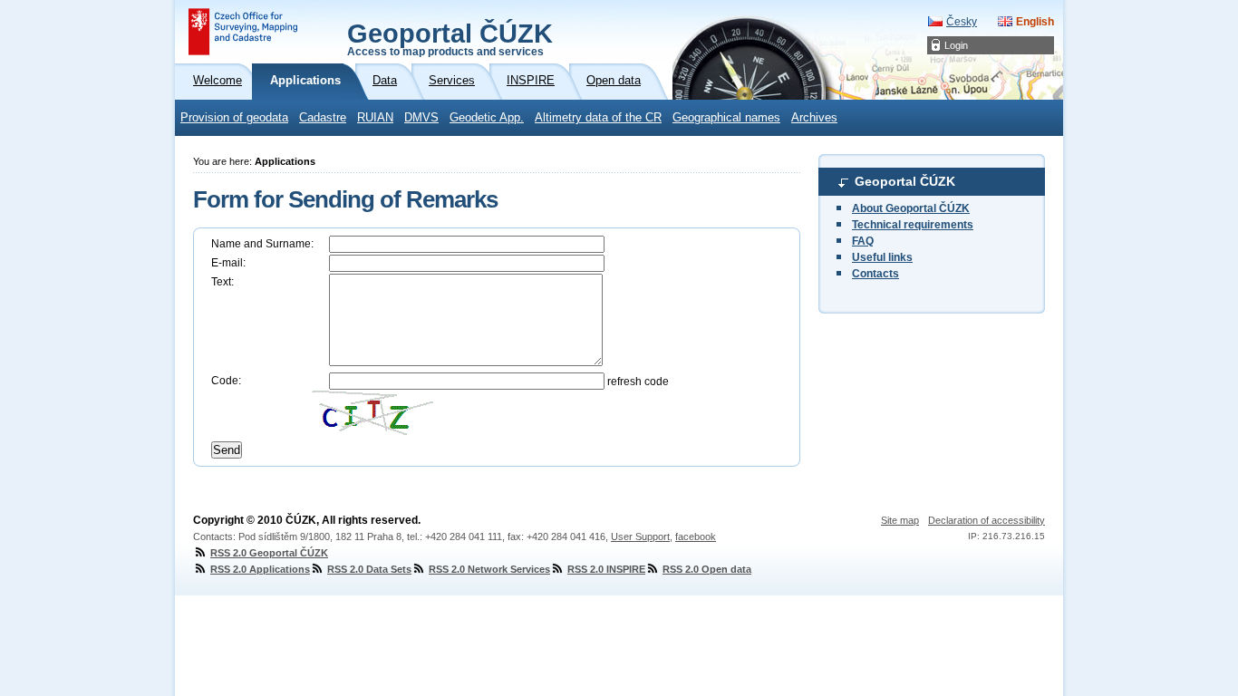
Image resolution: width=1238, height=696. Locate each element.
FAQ (863, 241)
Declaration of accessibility (986, 520)
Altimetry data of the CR (598, 117)
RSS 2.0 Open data (707, 569)
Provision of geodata (234, 117)
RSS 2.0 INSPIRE (606, 569)
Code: (226, 380)
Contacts (875, 273)
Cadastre (322, 117)
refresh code (638, 381)
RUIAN (375, 117)
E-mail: (228, 262)
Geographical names (726, 117)
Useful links (882, 257)
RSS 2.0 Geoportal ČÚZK (269, 552)
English (1035, 21)
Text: (222, 282)
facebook (695, 536)
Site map (900, 520)
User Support (640, 536)
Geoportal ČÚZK (450, 38)
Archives (814, 117)
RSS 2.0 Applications (260, 569)
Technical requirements (912, 224)
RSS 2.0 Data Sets (369, 569)
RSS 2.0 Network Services (489, 569)
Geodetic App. (487, 117)
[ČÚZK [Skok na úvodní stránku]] (243, 32)
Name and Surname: (262, 243)
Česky (961, 21)
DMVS (421, 117)
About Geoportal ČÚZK (911, 208)
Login (956, 45)
